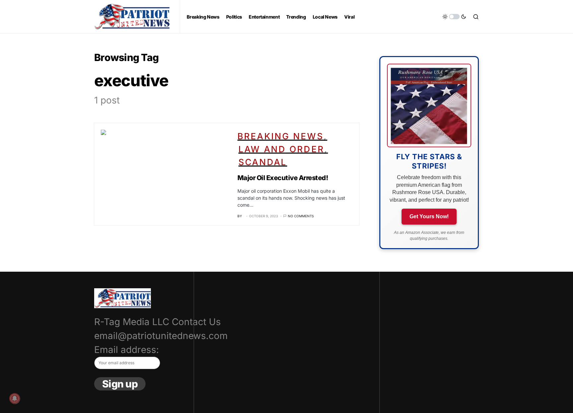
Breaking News (280, 136)
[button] (454, 16)
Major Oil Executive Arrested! (282, 178)
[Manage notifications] (14, 398)
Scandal (262, 162)
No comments (301, 216)
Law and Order (281, 149)
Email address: (126, 349)
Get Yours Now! (429, 216)
